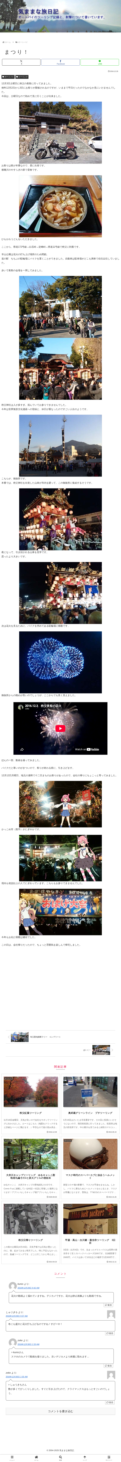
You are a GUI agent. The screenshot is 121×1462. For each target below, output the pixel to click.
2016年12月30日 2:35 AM (17, 1377)
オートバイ (9, 77)
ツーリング (23, 77)
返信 (110, 1305)
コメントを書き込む (60, 1411)
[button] (112, 789)
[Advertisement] (60, 989)
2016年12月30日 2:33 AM (28, 1344)
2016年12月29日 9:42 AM (28, 1288)
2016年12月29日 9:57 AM (17, 1316)
